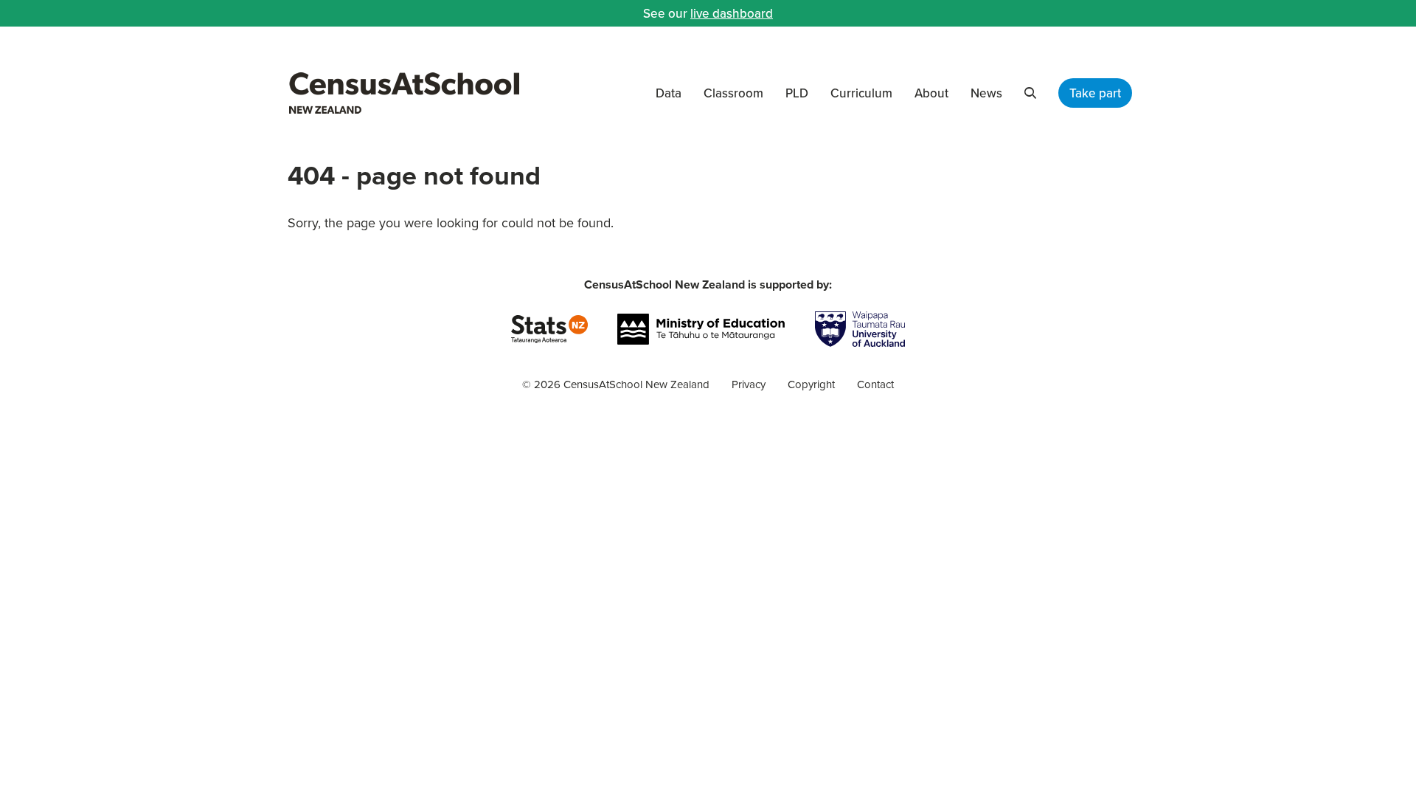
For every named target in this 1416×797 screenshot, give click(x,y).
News (986, 93)
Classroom (733, 93)
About (931, 93)
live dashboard (731, 13)
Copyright (811, 384)
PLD (796, 93)
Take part (1095, 93)
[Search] (1030, 93)
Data (668, 93)
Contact (875, 384)
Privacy (749, 384)
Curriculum (861, 93)
